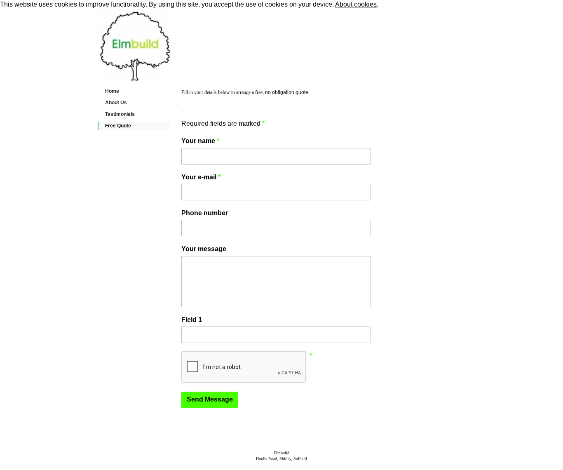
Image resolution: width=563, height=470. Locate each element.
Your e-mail (201, 177)
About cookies (356, 4)
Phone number (204, 212)
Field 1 (191, 319)
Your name (200, 140)
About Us (116, 103)
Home (112, 91)
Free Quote (118, 126)
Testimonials (120, 114)
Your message (203, 248)
